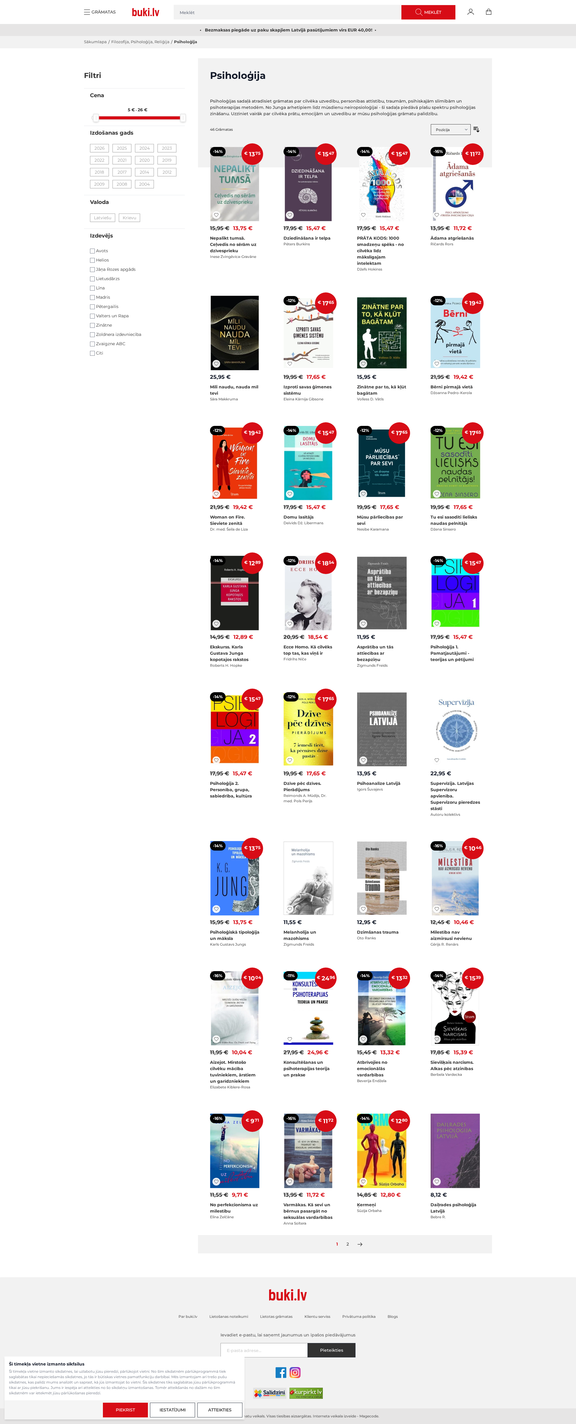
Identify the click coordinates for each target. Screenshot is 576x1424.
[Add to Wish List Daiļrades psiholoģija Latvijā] (437, 1182)
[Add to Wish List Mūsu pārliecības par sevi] (363, 494)
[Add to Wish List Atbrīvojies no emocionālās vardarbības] (363, 1039)
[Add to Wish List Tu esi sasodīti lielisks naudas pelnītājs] (437, 494)
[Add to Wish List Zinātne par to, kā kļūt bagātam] (363, 364)
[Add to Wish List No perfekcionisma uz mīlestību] (216, 1182)
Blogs (393, 1316)
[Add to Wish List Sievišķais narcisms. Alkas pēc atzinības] (437, 1039)
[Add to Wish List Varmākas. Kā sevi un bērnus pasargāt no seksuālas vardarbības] (290, 1182)
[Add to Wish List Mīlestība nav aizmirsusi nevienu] (437, 909)
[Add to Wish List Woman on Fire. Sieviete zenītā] (216, 494)
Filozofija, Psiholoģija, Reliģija (140, 41)
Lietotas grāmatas (276, 1316)
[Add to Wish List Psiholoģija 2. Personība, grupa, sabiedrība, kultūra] (216, 760)
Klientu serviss (317, 1316)
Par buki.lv (187, 1316)
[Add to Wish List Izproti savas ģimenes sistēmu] (290, 364)
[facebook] (280, 1372)
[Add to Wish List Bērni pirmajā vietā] (437, 364)
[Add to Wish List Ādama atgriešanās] (437, 215)
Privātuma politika (359, 1316)
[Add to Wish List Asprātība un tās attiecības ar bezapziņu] (363, 624)
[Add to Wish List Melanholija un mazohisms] (290, 909)
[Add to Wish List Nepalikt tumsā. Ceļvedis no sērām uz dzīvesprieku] (216, 215)
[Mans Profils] (470, 12)
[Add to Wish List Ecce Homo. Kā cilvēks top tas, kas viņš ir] (290, 624)
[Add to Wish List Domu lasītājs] (290, 494)
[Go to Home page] (147, 12)
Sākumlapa (95, 41)
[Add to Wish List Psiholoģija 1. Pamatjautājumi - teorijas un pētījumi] (437, 624)
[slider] (96, 118)
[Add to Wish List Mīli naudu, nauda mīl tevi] (216, 364)
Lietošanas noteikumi (228, 1316)
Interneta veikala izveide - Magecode (345, 1416)
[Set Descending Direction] (476, 129)
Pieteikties (331, 1350)
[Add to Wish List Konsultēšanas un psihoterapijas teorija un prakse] (290, 1039)
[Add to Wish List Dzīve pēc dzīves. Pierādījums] (290, 760)
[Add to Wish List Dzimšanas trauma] (363, 909)
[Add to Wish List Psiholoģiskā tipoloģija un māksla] (216, 909)
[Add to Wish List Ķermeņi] (363, 1182)
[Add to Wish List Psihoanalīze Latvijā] (363, 760)
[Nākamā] (360, 1244)
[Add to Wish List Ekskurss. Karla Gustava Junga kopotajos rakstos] (216, 624)
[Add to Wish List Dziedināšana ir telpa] (290, 215)
